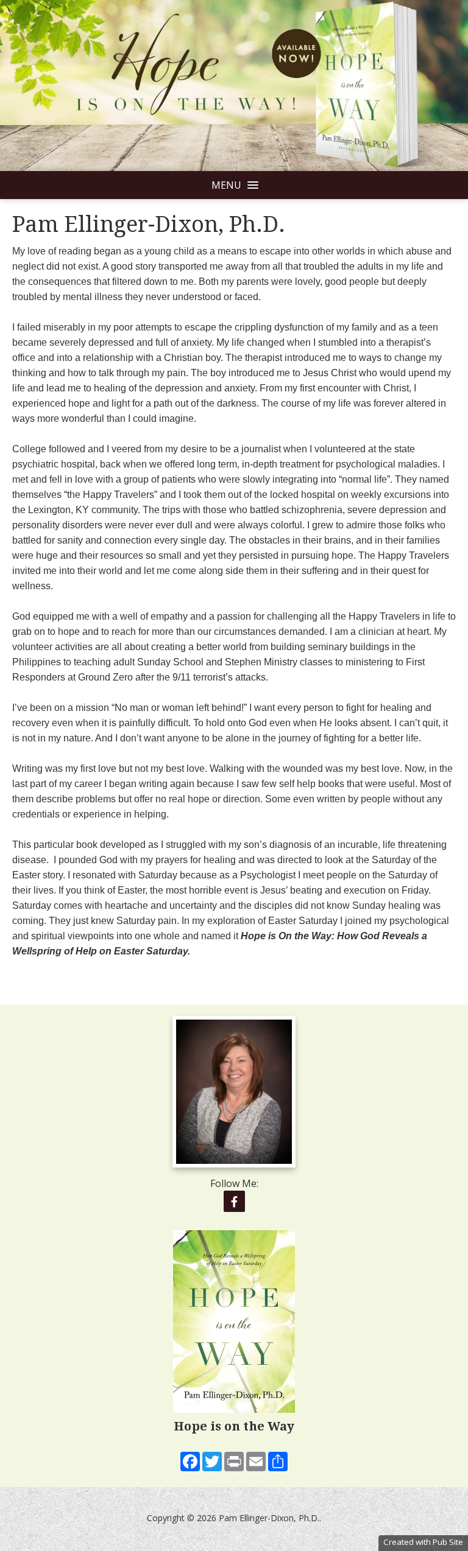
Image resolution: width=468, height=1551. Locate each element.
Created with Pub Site (423, 1541)
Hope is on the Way (234, 1426)
